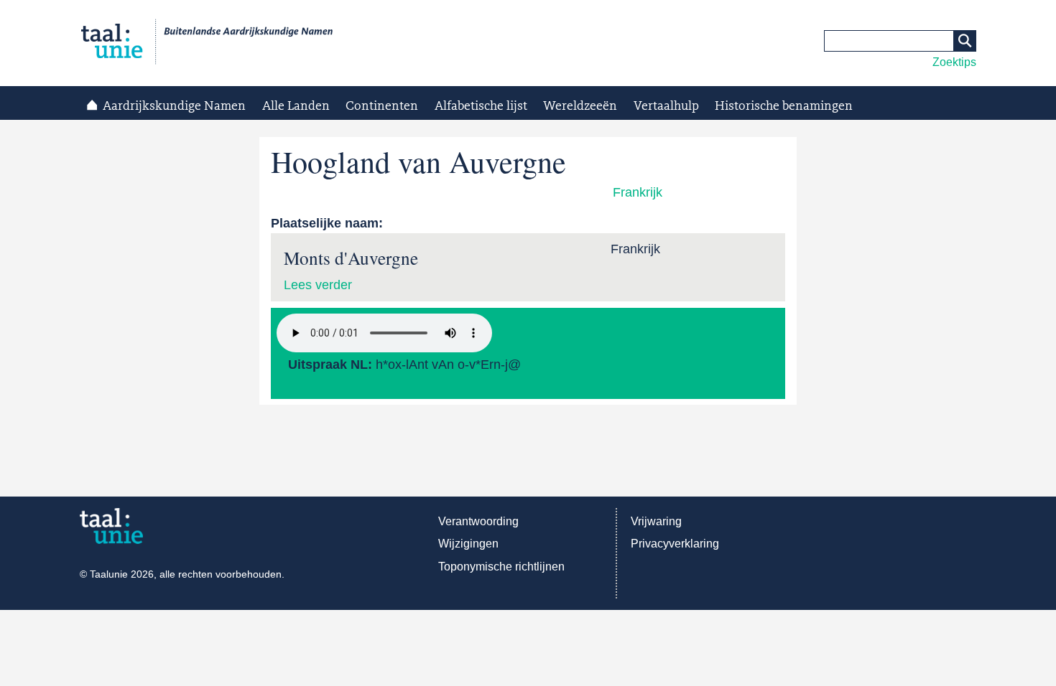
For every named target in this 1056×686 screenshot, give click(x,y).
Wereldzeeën (580, 106)
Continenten (382, 106)
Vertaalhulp (666, 106)
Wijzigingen (468, 543)
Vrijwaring (656, 521)
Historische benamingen (784, 106)
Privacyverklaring (675, 543)
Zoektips (954, 62)
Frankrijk (637, 192)
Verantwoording (478, 521)
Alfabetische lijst (481, 106)
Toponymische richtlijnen (501, 566)
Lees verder (318, 285)
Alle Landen (296, 106)
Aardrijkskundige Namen (174, 106)
